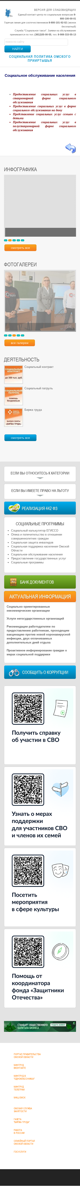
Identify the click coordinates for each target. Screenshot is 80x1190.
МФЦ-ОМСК (19, 1097)
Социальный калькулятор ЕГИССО (34, 530)
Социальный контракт (39, 367)
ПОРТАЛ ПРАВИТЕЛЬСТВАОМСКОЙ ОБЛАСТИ (27, 1055)
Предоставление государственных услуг (38, 558)
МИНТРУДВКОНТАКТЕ (20, 1066)
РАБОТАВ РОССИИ (19, 1131)
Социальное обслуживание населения (37, 554)
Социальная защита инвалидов (32, 542)
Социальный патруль (38, 388)
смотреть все (20, 248)
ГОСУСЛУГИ (20, 1151)
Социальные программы (27, 562)
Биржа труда (33, 409)
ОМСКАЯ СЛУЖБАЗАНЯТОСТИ (23, 1110)
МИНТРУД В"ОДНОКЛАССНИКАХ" (24, 1077)
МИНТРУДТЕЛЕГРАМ (19, 1088)
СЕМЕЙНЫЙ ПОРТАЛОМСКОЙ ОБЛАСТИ (24, 1142)
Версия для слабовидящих (55, 10)
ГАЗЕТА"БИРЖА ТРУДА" (22, 1120)
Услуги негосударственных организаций (35, 618)
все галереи (19, 343)
